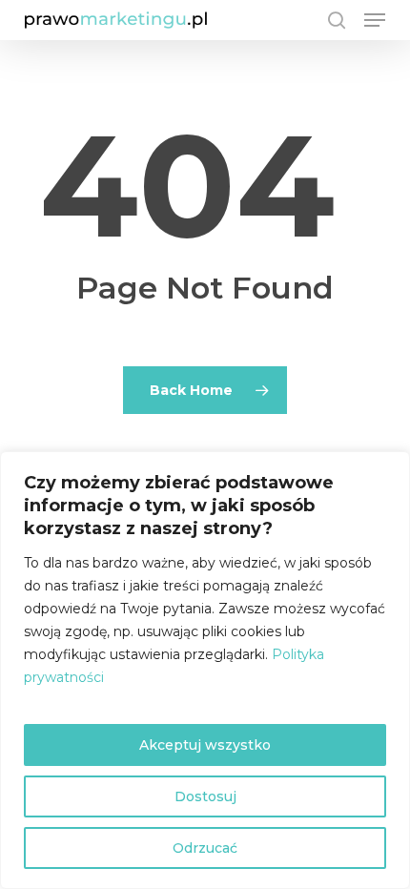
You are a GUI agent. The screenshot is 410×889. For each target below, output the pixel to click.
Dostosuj (205, 796)
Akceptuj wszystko (205, 745)
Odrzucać (205, 848)
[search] (336, 20)
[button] (374, 20)
